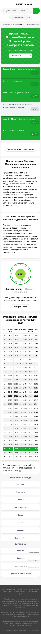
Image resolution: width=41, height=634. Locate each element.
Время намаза (24, 4)
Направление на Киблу (21, 17)
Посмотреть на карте (20, 307)
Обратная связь (20, 630)
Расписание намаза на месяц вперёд (20, 149)
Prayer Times (33, 630)
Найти (36, 11)
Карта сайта (7, 630)
